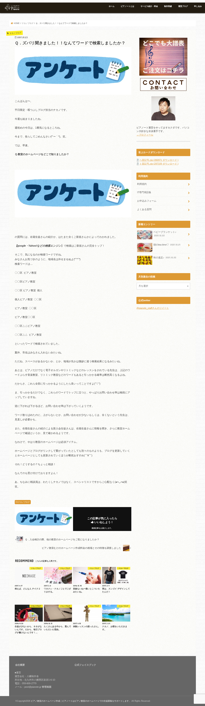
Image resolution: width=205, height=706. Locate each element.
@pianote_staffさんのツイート (152, 308)
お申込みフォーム (146, 201)
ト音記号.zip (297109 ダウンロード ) (158, 163)
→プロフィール (144, 135)
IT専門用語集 (144, 192)
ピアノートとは (127, 6)
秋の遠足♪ (164, 257)
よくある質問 (144, 209)
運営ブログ (183, 6)
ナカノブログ (24, 502)
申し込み (198, 6)
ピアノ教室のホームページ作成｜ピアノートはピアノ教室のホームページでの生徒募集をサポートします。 (81, 701)
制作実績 (168, 6)
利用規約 (142, 184)
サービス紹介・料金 (149, 6)
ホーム (112, 6)
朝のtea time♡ (166, 244)
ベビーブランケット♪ (164, 234)
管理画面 (46, 687)
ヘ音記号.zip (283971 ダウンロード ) (158, 160)
